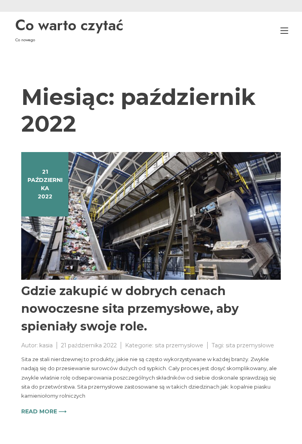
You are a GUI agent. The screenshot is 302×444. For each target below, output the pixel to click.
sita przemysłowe (179, 345)
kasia (46, 345)
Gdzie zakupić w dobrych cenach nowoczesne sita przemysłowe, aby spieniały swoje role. (130, 309)
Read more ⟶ (43, 411)
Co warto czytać (69, 25)
